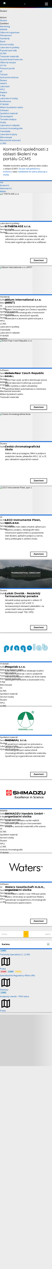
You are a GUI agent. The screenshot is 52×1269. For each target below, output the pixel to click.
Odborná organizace (9, 32)
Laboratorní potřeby (9, 47)
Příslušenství (6, 35)
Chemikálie (5, 131)
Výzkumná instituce (9, 77)
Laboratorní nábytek (10, 125)
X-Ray (2, 95)
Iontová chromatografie (11, 128)
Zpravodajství (6, 116)
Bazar (3, 41)
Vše (1, 182)
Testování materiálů (9, 56)
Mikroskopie (6, 137)
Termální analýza (8, 119)
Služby (3, 122)
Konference (5, 101)
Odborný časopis (8, 62)
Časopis (4, 74)
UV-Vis (3, 65)
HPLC (2, 89)
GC (1, 71)
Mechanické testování (10, 140)
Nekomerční (6, 188)
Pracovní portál (7, 68)
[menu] (46, 3)
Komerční (4, 185)
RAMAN (3, 29)
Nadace (3, 92)
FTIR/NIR (4, 104)
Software (4, 110)
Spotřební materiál (9, 113)
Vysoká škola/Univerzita (11, 59)
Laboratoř (4, 86)
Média (3, 191)
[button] (26, 12)
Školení (3, 20)
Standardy (5, 38)
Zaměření (39, 260)
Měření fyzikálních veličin (11, 107)
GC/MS (3, 53)
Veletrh (3, 83)
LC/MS (3, 143)
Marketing (5, 26)
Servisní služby (7, 44)
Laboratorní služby (9, 98)
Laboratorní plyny (8, 134)
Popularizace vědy (8, 50)
